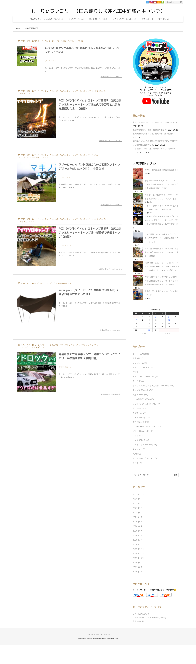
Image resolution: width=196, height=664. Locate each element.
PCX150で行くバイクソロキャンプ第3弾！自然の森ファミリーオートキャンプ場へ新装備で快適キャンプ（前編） (90, 232)
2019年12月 (138, 549)
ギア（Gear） (141, 422)
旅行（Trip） (140, 394)
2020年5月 (137, 535)
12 (169, 320)
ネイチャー (139, 449)
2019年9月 (137, 562)
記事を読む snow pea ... (111, 330)
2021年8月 (137, 503)
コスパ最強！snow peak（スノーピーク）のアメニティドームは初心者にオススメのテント (161, 238)
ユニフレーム (140, 363)
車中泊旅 (138, 358)
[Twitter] (147, 2)
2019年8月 (137, 567)
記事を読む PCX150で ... (110, 140)
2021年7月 (137, 508)
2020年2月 (137, 544)
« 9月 (144, 333)
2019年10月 (138, 558)
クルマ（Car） (141, 435)
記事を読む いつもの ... (111, 76)
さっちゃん (92, 155)
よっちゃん (22, 93)
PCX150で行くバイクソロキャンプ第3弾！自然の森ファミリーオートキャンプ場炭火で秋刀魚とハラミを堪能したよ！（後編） (90, 104)
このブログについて (141, 614)
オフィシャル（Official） (145, 458)
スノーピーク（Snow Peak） (29, 157)
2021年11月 (138, 494)
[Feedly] (162, 2)
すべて (80, 41)
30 (149, 330)
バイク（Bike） (141, 440)
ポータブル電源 (141, 354)
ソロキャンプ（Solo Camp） (99, 91)
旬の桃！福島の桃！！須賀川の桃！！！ (161, 170)
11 (162, 320)
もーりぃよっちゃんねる (144, 367)
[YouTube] (155, 2)
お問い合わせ (138, 621)
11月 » (167, 333)
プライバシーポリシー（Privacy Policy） (150, 617)
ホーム (20, 28)
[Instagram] (151, 2)
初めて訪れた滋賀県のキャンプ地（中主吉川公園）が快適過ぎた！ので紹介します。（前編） (161, 252)
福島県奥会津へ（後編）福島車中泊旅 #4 (150, 130)
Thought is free (112, 639)
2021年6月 (137, 512)
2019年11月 (138, 553)
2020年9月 (137, 521)
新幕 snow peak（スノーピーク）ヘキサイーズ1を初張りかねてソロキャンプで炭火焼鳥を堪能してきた (161, 184)
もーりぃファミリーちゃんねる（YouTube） (59, 41)
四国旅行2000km (145, 399)
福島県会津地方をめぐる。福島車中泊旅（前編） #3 (155, 133)
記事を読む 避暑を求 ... (111, 394)
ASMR (137, 454)
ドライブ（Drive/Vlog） (145, 444)
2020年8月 (137, 526)
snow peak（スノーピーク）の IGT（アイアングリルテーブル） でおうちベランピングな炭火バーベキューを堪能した (162, 266)
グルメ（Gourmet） (143, 431)
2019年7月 (137, 571)
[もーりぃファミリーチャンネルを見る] (155, 101)
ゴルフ (36, 41)
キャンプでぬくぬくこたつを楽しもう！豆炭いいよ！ (155, 122)
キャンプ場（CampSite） (145, 376)
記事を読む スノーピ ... (111, 204)
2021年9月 (137, 499)
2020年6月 (137, 531)
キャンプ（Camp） (78, 91)
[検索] (181, 2)
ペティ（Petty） (141, 417)
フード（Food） (141, 381)
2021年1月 (137, 517)
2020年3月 (137, 540)
